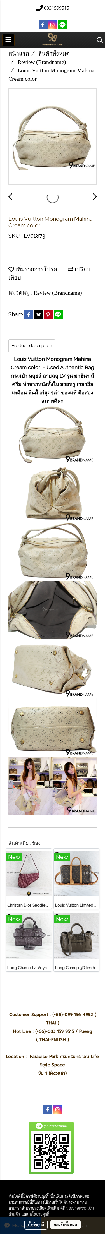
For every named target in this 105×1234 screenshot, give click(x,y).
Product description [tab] (31, 345)
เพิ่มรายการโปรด (35, 269)
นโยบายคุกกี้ (39, 1213)
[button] (98, 40)
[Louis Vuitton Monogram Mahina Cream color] (52, 137)
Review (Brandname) (58, 293)
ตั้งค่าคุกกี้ (36, 1224)
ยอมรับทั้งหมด (65, 1224)
